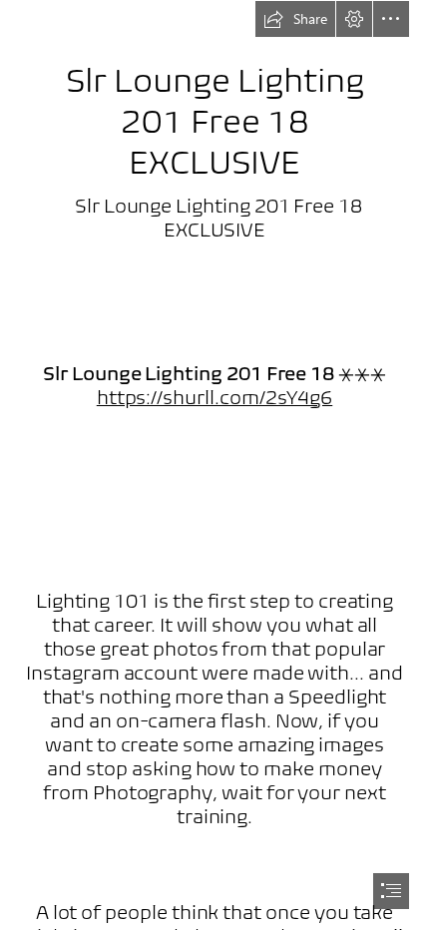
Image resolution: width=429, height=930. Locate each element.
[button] (295, 19)
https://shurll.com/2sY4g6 (215, 397)
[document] (214, 465)
